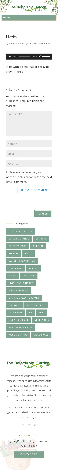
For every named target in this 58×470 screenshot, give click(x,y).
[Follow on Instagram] (29, 425)
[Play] (9, 56)
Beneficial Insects (20, 231)
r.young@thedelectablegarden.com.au (29, 441)
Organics (15, 305)
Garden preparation (22, 260)
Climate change (19, 238)
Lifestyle (29, 275)
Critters (41, 238)
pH (30, 312)
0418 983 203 (29, 446)
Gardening (15, 268)
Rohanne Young (16, 43)
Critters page (17, 246)
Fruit (28, 253)
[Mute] (40, 56)
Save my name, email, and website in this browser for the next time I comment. (29, 177)
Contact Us (29, 454)
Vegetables (42, 319)
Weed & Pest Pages (20, 327)
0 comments (45, 43)
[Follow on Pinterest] (35, 425)
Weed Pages (41, 334)
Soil (41, 312)
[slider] (46, 56)
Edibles (13, 253)
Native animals (18, 290)
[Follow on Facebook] (23, 425)
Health (33, 268)
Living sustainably (21, 283)
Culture (38, 246)
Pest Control (36, 305)
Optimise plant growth (24, 297)
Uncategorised (18, 319)
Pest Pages (15, 312)
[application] (29, 57)
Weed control (18, 334)
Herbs (12, 275)
